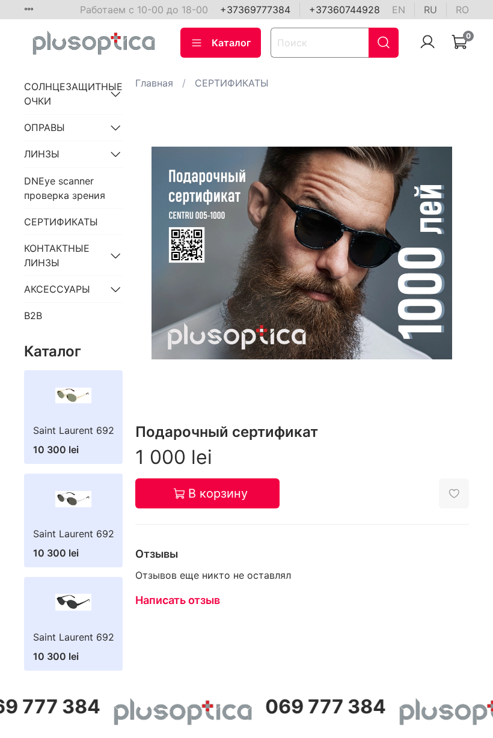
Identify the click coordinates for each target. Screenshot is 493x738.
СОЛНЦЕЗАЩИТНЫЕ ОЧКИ (63, 94)
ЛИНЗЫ (42, 154)
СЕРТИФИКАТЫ (232, 83)
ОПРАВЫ (44, 127)
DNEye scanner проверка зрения (64, 188)
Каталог (231, 43)
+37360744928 (344, 10)
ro (462, 10)
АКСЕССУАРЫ (57, 289)
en (398, 10)
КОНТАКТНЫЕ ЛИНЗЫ (57, 255)
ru (430, 10)
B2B (33, 316)
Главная (154, 83)
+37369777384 (255, 10)
